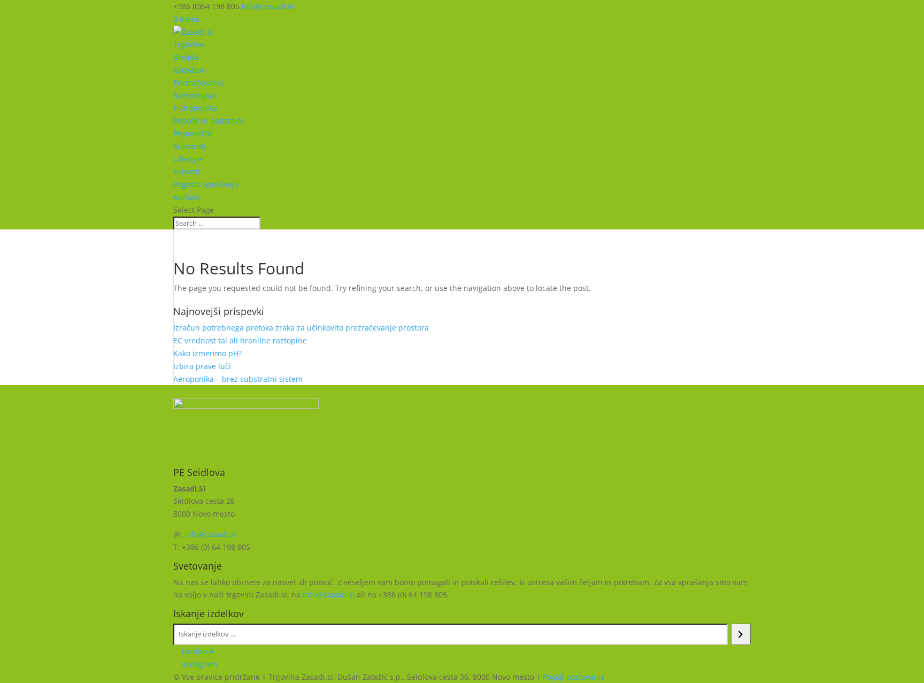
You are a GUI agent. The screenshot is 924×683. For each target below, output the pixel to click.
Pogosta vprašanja (205, 184)
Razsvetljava (195, 95)
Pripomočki (193, 133)
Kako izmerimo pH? (207, 353)
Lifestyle (188, 159)
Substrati (189, 146)
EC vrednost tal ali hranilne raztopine (240, 340)
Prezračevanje (198, 83)
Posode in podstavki (208, 121)
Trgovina (188, 44)
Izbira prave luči (202, 366)
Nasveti (186, 171)
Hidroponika (195, 108)
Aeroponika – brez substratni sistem (238, 379)
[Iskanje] (741, 634)
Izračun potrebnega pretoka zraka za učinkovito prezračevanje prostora (301, 328)
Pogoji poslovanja (574, 677)
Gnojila (185, 57)
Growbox (189, 70)
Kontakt (187, 197)
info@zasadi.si (210, 534)
